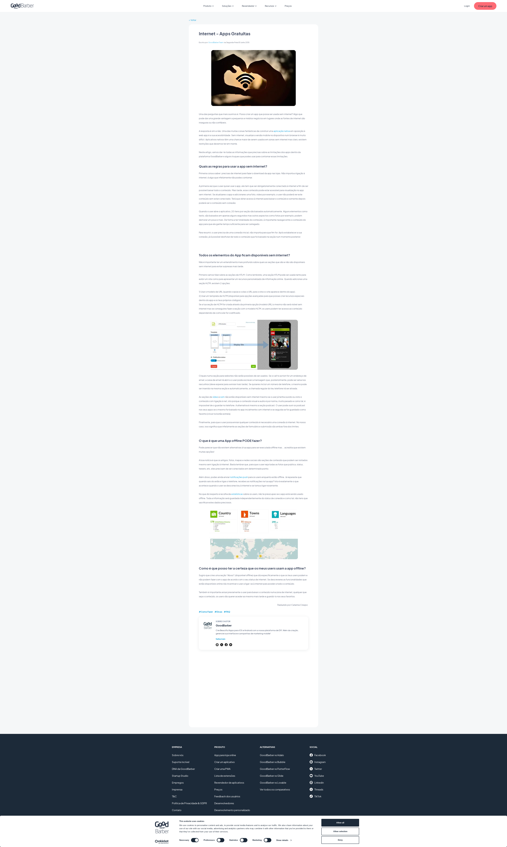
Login (467, 5)
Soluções (226, 5)
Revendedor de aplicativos (229, 782)
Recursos (269, 5)
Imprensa (177, 789)
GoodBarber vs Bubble (272, 761)
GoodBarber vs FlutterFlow (275, 768)
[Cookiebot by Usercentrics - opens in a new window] (161, 842)
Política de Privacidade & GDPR (189, 803)
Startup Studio (180, 775)
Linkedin (319, 782)
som (222, 396)
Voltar (193, 20)
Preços (288, 5)
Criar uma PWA (222, 768)
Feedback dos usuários (227, 796)
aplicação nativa (281, 131)
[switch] (220, 840)
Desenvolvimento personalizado (232, 810)
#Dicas (218, 611)
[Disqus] (253, 687)
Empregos (178, 782)
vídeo (215, 396)
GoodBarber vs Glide (271, 775)
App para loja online (225, 755)
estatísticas (237, 494)
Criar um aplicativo (224, 761)
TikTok (317, 796)
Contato (176, 810)
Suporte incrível (180, 761)
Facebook (320, 755)
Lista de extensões (224, 775)
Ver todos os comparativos (275, 789)
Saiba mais (220, 639)
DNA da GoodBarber (183, 768)
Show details (282, 840)
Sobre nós (177, 755)
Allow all (340, 822)
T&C (174, 796)
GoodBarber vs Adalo (272, 755)
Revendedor (248, 5)
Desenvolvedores (224, 803)
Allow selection (340, 831)
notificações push (239, 477)
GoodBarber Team (215, 42)
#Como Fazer (206, 611)
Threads (318, 789)
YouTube (319, 775)
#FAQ (227, 611)
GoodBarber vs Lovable (273, 782)
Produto (207, 5)
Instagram (320, 761)
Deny (340, 840)
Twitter (318, 768)
